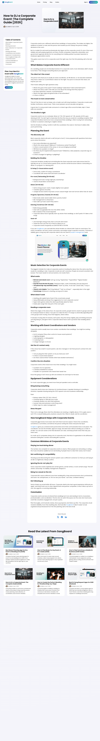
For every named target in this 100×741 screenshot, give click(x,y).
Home (38, 2)
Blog (51, 2)
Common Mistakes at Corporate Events (12, 61)
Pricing (45, 2)
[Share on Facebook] (62, 517)
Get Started (93, 2)
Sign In (86, 2)
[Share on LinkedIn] (66, 517)
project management (77, 232)
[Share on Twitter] (58, 517)
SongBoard (40, 228)
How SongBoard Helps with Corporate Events (13, 57)
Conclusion (9, 64)
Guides (57, 2)
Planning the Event (11, 46)
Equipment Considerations (13, 55)
